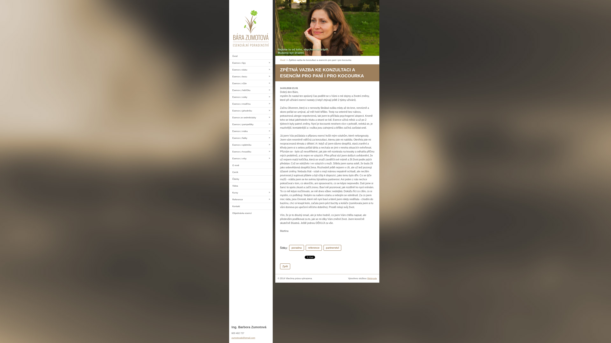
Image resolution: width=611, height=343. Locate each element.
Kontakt (236, 206)
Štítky (283, 248)
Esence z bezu (239, 76)
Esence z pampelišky (242, 124)
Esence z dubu (239, 69)
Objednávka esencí (242, 213)
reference (314, 247)
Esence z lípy (239, 63)
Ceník (235, 172)
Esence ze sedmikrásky (244, 117)
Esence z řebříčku (241, 90)
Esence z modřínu (241, 104)
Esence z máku (240, 131)
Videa (235, 186)
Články (235, 179)
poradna (296, 247)
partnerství (332, 247)
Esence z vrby (239, 158)
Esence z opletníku (241, 145)
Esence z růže (239, 83)
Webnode (372, 278)
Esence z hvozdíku (241, 151)
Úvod (235, 56)
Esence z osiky (239, 97)
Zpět (285, 266)
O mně (235, 165)
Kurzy (235, 192)
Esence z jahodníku (242, 110)
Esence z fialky (239, 138)
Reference (237, 199)
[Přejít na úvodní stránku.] (251, 24)
